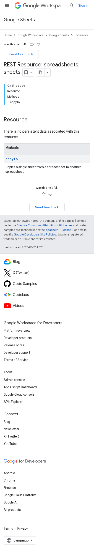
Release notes (14, 345)
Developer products (18, 338)
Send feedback (21, 54)
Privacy (22, 528)
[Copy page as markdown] (40, 72)
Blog (7, 422)
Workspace (53, 6)
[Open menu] (7, 5)
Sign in (83, 5)
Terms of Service (16, 360)
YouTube (10, 444)
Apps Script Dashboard (20, 387)
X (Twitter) (11, 436)
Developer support (17, 352)
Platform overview (17, 330)
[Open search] (72, 5)
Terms (8, 528)
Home (8, 35)
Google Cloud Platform (20, 495)
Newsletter (11, 429)
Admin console (14, 380)
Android (9, 473)
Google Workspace (30, 35)
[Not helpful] (38, 44)
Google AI (10, 502)
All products (12, 510)
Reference (81, 35)
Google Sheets (19, 20)
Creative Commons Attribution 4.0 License (44, 225)
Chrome (9, 480)
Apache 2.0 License (58, 230)
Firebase (10, 488)
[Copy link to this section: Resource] (32, 120)
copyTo (11, 159)
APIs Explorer (13, 402)
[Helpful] (31, 44)
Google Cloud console (19, 394)
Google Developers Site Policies (35, 234)
